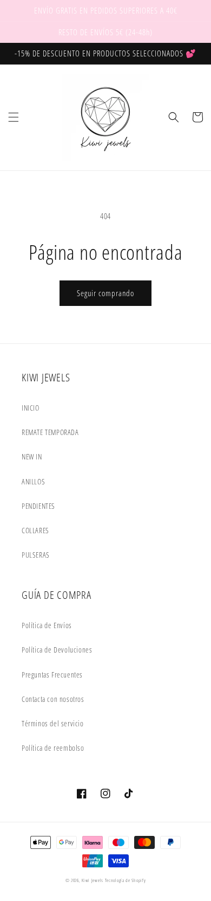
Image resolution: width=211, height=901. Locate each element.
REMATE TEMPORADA (50, 432)
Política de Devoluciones (57, 649)
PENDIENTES (38, 506)
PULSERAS (36, 554)
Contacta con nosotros (53, 699)
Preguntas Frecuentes (52, 674)
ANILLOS (33, 481)
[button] (13, 117)
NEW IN (32, 456)
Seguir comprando (105, 292)
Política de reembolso (53, 748)
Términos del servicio (53, 723)
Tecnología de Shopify (125, 880)
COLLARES (35, 530)
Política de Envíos (47, 625)
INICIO (30, 407)
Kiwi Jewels (92, 880)
